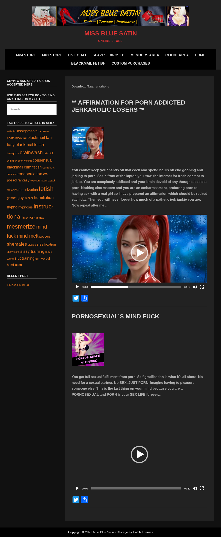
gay (20, 197)
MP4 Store (26, 55)
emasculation (29, 174)
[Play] (77, 287)
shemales (17, 243)
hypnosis (25, 207)
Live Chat (77, 55)
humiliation (44, 197)
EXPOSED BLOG (18, 285)
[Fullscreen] (202, 287)
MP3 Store (52, 55)
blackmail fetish (30, 144)
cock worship (25, 160)
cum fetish (33, 167)
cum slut (12, 174)
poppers (45, 236)
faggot (51, 180)
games (12, 198)
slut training (25, 258)
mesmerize (21, 226)
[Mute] (195, 287)
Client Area (177, 55)
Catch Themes (143, 532)
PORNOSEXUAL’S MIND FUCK (115, 316)
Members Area (145, 55)
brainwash (31, 152)
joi (31, 217)
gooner (29, 198)
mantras (39, 217)
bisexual (21, 138)
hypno (12, 207)
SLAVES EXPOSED (109, 55)
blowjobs (13, 153)
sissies (32, 244)
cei (45, 153)
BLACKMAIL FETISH (88, 63)
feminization (28, 189)
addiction (11, 131)
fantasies (12, 190)
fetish (46, 188)
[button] (139, 253)
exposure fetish (38, 180)
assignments (27, 131)
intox (25, 217)
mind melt (27, 236)
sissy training (32, 251)
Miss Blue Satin (110, 33)
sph (37, 258)
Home (200, 55)
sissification (46, 244)
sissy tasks (13, 251)
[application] (139, 253)
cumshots (49, 167)
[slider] (136, 287)
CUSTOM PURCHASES (131, 63)
